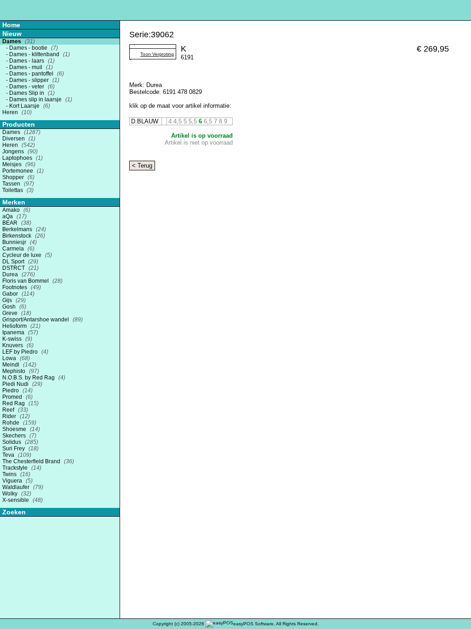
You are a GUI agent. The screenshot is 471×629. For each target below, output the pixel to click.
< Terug (142, 165)
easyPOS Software (253, 623)
